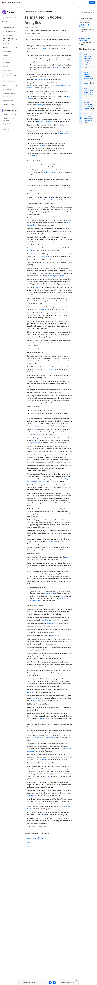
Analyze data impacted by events (9, 39)
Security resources (8, 101)
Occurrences (52, 541)
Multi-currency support (9, 82)
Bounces (59, 125)
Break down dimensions (44, 121)
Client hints (6, 44)
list (51, 462)
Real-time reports (47, 620)
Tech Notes (48, 12)
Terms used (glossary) (10, 110)
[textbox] (9, 17)
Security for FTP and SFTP (8, 105)
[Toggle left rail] (17, 7)
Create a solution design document (38, 426)
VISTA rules (6, 130)
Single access (41, 718)
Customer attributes (45, 256)
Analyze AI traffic (7, 35)
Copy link (92, 12)
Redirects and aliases (8, 97)
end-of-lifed (55, 635)
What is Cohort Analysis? (46, 200)
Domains (5, 55)
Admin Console (56, 67)
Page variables (36, 167)
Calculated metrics (63, 133)
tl (45, 667)
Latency (32, 434)
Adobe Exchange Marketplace (54, 276)
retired (42, 313)
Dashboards (56, 30)
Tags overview (34, 443)
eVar (60, 231)
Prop (47, 776)
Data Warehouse (44, 309)
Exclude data (6, 59)
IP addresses (6, 63)
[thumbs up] (50, 982)
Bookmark (84, 12)
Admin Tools (64, 30)
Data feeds (49, 284)
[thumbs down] (54, 982)
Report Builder (51, 624)
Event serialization (56, 343)
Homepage (40, 105)
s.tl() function (31, 250)
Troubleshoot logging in (9, 114)
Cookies (5, 47)
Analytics (39, 12)
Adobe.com (33, 156)
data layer (39, 287)
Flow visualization (53, 369)
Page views (68, 557)
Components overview (58, 212)
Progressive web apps (9, 93)
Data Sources (67, 301)
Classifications (45, 182)
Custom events (43, 759)
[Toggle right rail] (80, 7)
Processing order (7, 89)
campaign (43, 145)
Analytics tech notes (9, 27)
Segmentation (31, 692)
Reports (31, 30)
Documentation (29, 12)
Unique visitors (31, 795)
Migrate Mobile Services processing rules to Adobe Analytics (10, 76)
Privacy (5, 85)
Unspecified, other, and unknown (9, 125)
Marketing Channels (50, 172)
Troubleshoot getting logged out (8, 119)
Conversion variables (39, 79)
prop (52, 451)
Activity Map (46, 48)
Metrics (37, 30)
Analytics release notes (9, 31)
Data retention (7, 51)
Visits (41, 815)
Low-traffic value (7, 70)
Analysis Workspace (46, 30)
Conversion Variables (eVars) (36, 838)
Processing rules (50, 593)
